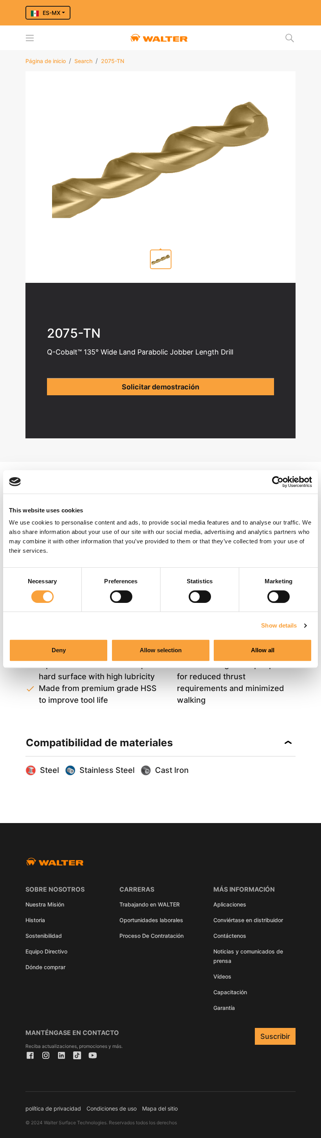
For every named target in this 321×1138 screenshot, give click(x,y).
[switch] (121, 596)
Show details (279, 625)
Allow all (262, 650)
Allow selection (161, 650)
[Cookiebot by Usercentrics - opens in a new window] (277, 482)
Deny (59, 650)
